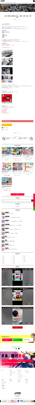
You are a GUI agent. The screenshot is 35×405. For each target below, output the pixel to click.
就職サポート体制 (11, 380)
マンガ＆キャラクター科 (20, 374)
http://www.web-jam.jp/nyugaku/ (6, 44)
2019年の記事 (17, 259)
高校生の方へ (27, 380)
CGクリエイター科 (19, 373)
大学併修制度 (11, 373)
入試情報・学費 (3, 380)
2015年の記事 (28, 261)
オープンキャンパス (19, 380)
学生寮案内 (3, 383)
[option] (4, 401)
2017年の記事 (7, 261)
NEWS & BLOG (3, 386)
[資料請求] (34, 202)
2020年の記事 (7, 259)
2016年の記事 (17, 261)
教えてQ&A (11, 374)
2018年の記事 (28, 259)
